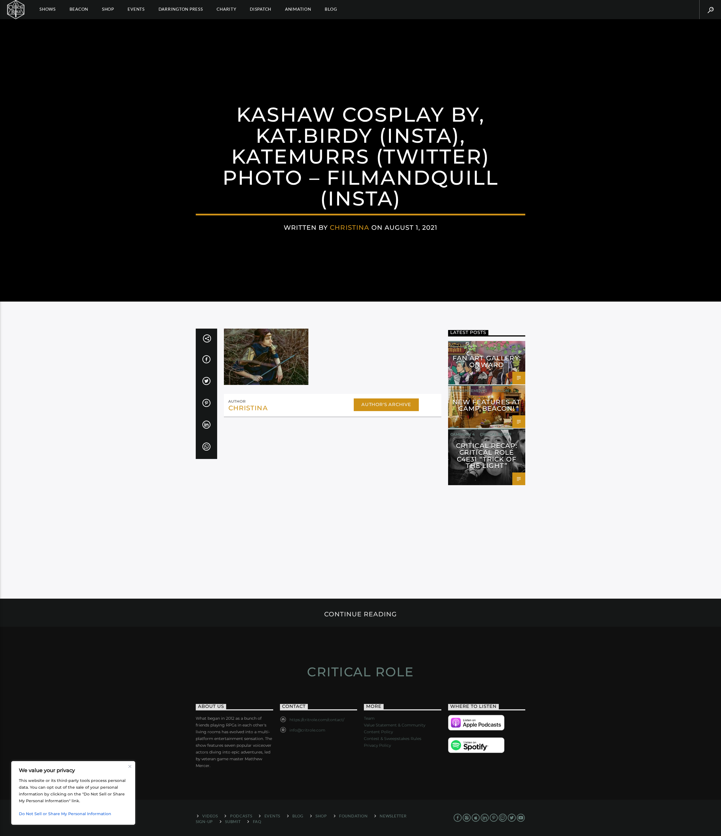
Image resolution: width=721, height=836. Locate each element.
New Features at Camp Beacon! (486, 405)
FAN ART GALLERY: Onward (487, 361)
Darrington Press (181, 9)
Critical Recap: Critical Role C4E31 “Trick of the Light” (486, 456)
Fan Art (458, 346)
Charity (226, 9)
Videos (210, 815)
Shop (108, 9)
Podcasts (241, 815)
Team (369, 718)
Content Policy (378, 731)
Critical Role (360, 671)
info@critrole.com (307, 730)
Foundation (353, 815)
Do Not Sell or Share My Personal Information (65, 813)
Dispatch (260, 9)
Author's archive (386, 404)
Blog (331, 9)
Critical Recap (495, 434)
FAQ (257, 821)
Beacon (79, 9)
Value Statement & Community (394, 725)
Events (136, 9)
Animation (298, 9)
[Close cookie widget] (129, 766)
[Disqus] (332, 499)
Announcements (468, 390)
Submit (233, 821)
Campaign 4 (462, 434)
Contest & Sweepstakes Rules (392, 738)
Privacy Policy (377, 745)
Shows (47, 9)
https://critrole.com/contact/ (317, 719)
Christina (349, 227)
